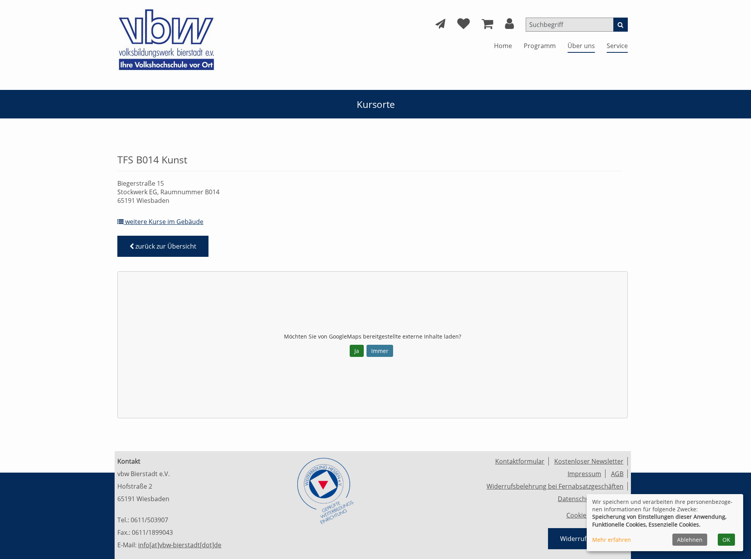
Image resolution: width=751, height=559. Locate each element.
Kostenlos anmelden (200, 155)
